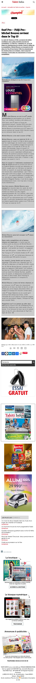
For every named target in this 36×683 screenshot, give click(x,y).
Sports (28, 7)
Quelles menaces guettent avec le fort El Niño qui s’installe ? (17, 531)
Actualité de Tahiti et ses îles (16, 7)
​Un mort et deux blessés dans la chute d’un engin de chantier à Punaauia (16, 521)
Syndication (24, 678)
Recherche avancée (9, 365)
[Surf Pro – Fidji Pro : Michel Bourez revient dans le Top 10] (18, 211)
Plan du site (14, 678)
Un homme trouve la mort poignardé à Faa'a (17, 526)
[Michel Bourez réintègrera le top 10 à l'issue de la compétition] (18, 58)
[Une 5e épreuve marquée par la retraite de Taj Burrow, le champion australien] (18, 318)
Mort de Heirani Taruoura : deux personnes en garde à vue (17, 537)
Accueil (3, 7)
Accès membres (5, 678)
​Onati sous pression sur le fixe (11, 542)
